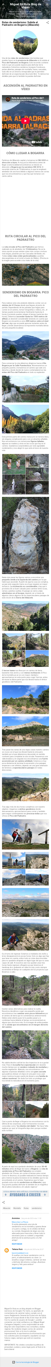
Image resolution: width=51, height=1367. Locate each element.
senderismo (36, 1208)
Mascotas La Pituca (20, 1222)
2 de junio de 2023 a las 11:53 (31, 1218)
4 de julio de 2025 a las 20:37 (34, 1249)
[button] (47, 23)
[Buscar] (47, 5)
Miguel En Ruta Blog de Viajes (25, 6)
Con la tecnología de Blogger (27, 1362)
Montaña (17, 1208)
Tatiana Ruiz (17, 1249)
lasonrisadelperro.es (20, 1253)
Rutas (26, 1208)
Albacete (6, 1208)
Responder (17, 1244)
